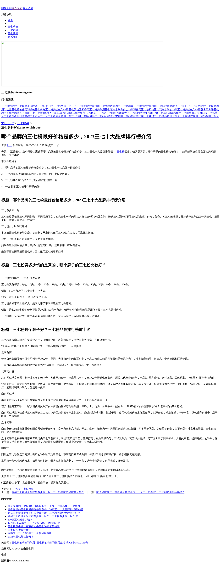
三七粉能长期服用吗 (82, 116)
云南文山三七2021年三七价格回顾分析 (30, 533)
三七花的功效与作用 (88, 106)
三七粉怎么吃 (45, 106)
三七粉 (57, 106)
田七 (187, 106)
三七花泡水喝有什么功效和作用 (123, 109)
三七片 (44, 116)
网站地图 (6, 8)
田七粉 (67, 116)
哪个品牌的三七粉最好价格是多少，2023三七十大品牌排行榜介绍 (45, 509)
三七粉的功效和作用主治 (143, 113)
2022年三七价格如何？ (21, 536)
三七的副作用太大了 (117, 113)
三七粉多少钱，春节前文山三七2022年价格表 (34, 526)
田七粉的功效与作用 (132, 116)
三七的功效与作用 (110, 106)
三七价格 (40, 109)
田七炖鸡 (149, 116)
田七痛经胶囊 (187, 116)
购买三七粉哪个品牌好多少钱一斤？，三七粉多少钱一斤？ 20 (43, 516)
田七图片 (213, 116)
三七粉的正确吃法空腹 (107, 116)
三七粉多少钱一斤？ (19, 529)
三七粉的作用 (97, 109)
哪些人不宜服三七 (24, 113)
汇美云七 (85, 113)
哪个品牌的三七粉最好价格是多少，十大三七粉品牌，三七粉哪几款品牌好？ (140, 492)
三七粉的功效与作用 (57, 109)
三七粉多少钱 (162, 116)
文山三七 (66, 106)
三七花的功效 (198, 106)
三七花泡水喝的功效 (165, 109)
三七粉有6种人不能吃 (47, 113)
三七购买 (23, 123)
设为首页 (17, 8)
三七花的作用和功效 (23, 109)
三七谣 (102, 113)
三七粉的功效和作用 (145, 106)
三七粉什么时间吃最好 (17, 116)
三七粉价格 (147, 109)
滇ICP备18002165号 (77, 542)
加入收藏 (28, 8)
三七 (73, 106)
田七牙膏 (175, 116)
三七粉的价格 (55, 116)
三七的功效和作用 (79, 109)
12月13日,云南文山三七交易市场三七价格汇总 (34, 523)
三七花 (181, 106)
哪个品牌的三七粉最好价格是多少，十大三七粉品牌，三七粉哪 (44, 506)
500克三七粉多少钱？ (20, 519)
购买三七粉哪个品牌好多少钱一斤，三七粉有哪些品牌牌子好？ (48, 492)
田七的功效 (201, 116)
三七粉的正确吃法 (27, 106)
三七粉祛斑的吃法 (167, 106)
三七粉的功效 (9, 106)
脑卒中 (94, 113)
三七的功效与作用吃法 (194, 113)
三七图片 (35, 116)
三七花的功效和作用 (169, 113)
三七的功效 (126, 106)
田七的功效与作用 (70, 113)
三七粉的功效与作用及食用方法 (195, 109)
